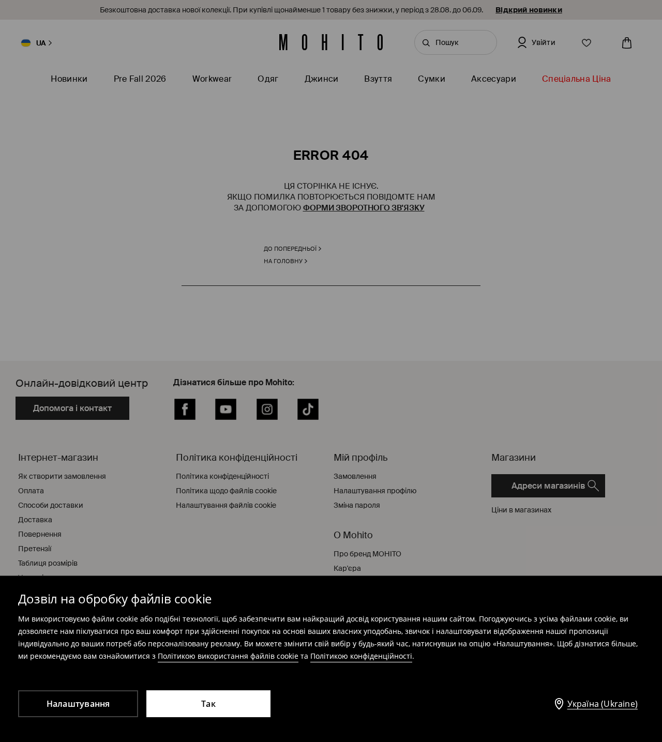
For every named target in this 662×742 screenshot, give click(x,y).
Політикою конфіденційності (361, 656)
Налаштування (78, 703)
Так (208, 703)
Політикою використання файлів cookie (228, 656)
